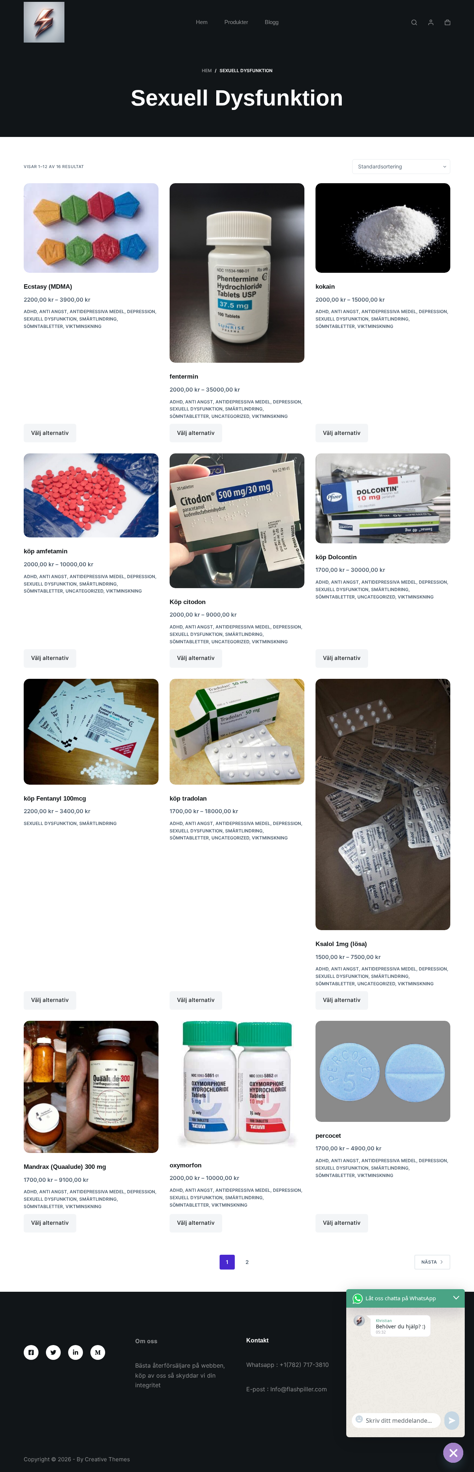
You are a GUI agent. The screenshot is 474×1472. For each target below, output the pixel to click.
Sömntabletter (43, 326)
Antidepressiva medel (97, 311)
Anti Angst (53, 311)
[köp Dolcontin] (383, 498)
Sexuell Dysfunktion (50, 319)
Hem (202, 22)
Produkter (236, 22)
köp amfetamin (45, 551)
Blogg (271, 22)
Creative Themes (107, 1459)
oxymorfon (185, 1165)
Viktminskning (83, 326)
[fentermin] (237, 273)
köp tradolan (188, 798)
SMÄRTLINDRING (98, 319)
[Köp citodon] (237, 520)
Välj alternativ (50, 432)
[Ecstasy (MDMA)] (91, 228)
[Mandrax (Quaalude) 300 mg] (91, 1087)
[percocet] (383, 1071)
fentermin (184, 376)
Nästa (429, 1262)
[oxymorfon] (237, 1086)
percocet (328, 1135)
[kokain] (383, 228)
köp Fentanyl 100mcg (55, 798)
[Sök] (414, 22)
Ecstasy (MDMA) (48, 286)
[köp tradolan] (237, 732)
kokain (325, 286)
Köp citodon (188, 602)
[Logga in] (431, 22)
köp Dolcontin (336, 557)
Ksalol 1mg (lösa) (341, 944)
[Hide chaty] (453, 1453)
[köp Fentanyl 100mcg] (91, 732)
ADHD (30, 311)
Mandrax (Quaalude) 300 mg (65, 1166)
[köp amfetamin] (91, 495)
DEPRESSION (141, 311)
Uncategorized (230, 416)
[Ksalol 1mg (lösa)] (383, 804)
